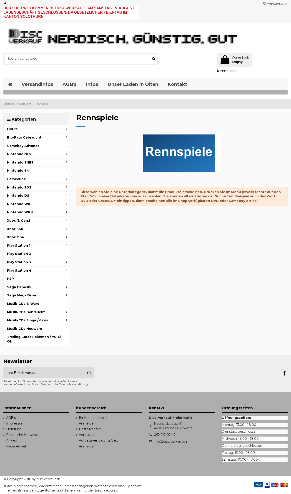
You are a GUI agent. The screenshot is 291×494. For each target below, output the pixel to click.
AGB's (11, 418)
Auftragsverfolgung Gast (98, 440)
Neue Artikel (16, 446)
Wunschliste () (277, 3)
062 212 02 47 (165, 435)
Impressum (15, 423)
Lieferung (14, 429)
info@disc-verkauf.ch (170, 441)
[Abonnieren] (89, 372)
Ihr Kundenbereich (93, 418)
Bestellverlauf (89, 429)
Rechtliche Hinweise (22, 435)
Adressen (86, 435)
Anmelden (87, 423)
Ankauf (11, 440)
